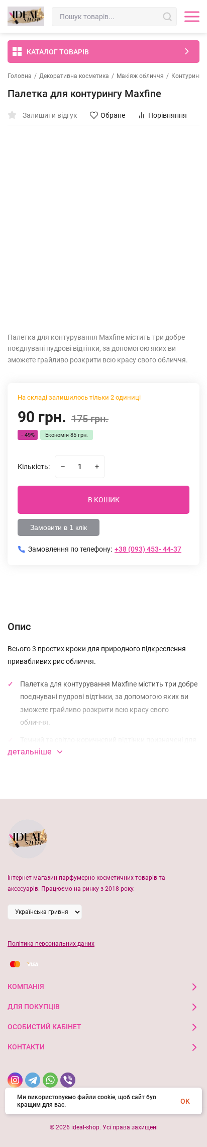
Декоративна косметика (74, 76)
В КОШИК (104, 500)
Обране (112, 115)
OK (185, 1101)
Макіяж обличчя (140, 76)
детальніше (30, 751)
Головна (20, 76)
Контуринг (186, 76)
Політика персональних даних (51, 943)
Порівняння (167, 115)
